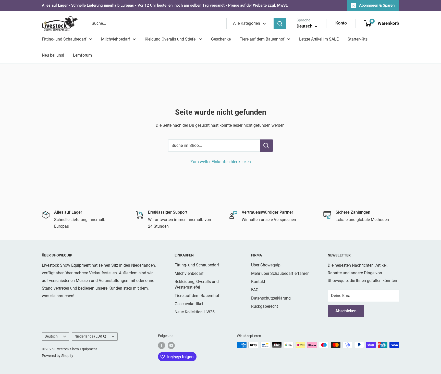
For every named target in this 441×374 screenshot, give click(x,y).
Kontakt (258, 281)
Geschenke (221, 39)
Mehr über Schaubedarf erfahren (280, 273)
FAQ (255, 289)
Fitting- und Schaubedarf (64, 39)
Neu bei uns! (53, 55)
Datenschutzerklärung (271, 298)
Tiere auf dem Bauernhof (262, 39)
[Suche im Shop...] (266, 145)
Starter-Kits (358, 39)
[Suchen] (280, 23)
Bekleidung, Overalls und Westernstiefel (197, 284)
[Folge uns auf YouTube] (171, 345)
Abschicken (346, 310)
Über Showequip (265, 265)
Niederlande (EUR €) (90, 336)
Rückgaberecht (264, 306)
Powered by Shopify (57, 356)
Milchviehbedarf (115, 39)
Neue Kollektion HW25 (195, 311)
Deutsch (51, 336)
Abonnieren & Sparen (377, 5)
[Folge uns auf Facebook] (161, 345)
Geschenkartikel (189, 303)
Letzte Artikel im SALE (319, 39)
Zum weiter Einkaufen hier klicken (220, 161)
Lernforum (82, 55)
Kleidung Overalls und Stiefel (171, 39)
